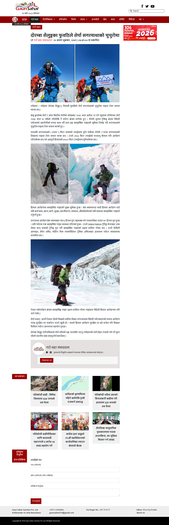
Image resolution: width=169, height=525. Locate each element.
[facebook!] (47, 352)
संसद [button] (82, 19)
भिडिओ (132, 19)
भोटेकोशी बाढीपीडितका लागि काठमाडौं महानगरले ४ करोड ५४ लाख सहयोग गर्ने (44, 440)
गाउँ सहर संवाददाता (43, 40)
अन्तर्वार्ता (95, 19)
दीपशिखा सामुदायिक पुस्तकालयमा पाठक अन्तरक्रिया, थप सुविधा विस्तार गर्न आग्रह (106, 434)
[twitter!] (51, 352)
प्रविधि (121, 19)
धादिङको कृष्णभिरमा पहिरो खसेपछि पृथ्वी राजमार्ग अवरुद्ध (75, 398)
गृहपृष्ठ (25, 19)
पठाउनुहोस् (36, 501)
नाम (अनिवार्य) (36, 464)
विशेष (73, 19)
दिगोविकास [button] (48, 19)
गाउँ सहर (34, 19)
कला (113, 19)
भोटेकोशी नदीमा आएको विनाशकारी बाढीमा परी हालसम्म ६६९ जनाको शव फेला (106, 401)
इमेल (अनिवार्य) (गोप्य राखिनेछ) (42, 475)
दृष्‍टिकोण (63, 19)
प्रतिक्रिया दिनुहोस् (37, 486)
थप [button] (140, 19)
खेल (105, 19)
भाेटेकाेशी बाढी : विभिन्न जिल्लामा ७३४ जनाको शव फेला (44, 399)
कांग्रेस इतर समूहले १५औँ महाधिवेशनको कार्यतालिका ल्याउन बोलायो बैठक (75, 440)
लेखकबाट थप (47, 360)
